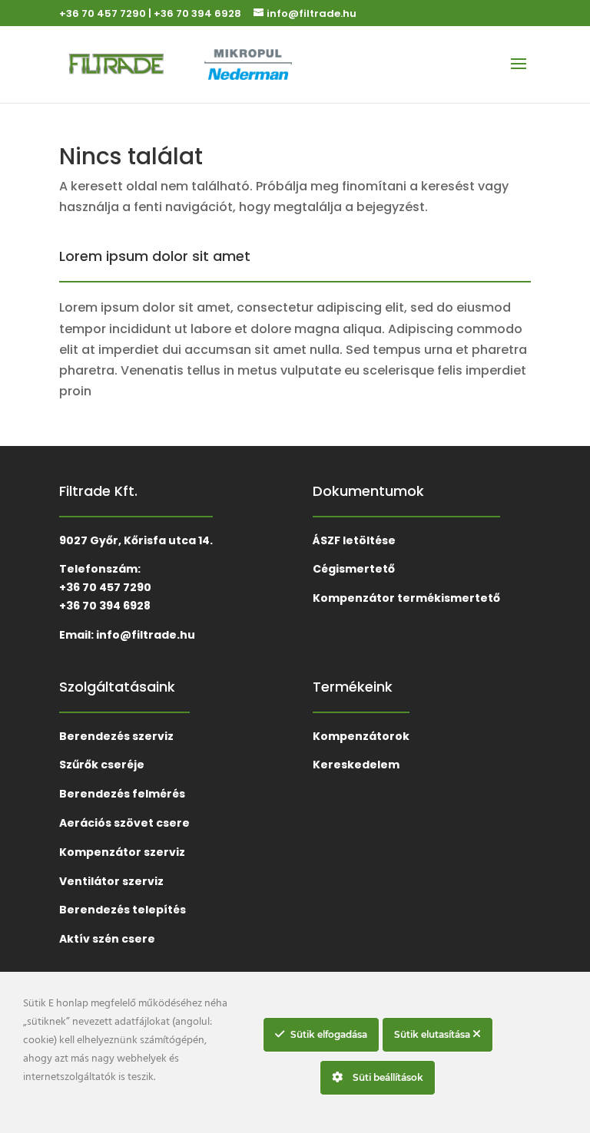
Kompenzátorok (361, 736)
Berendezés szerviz (116, 736)
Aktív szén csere (107, 938)
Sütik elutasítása (433, 1034)
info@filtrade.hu (145, 634)
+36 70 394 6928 (197, 13)
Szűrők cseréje (101, 764)
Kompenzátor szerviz (122, 852)
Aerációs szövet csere (124, 823)
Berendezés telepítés (122, 909)
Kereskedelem (356, 764)
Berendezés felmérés (122, 793)
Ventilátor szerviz (111, 881)
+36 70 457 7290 (102, 13)
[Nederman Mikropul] (265, 64)
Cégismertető (354, 568)
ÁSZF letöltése (354, 540)
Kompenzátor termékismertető (406, 598)
